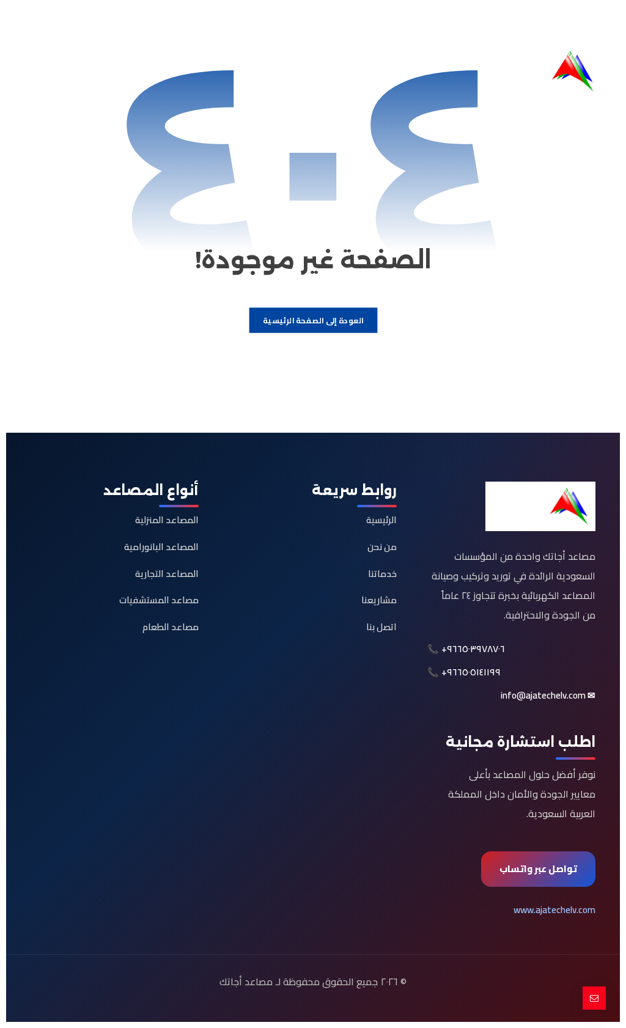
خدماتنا (382, 573)
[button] (585, 22)
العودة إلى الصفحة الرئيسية (313, 321)
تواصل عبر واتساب (538, 869)
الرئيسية (381, 520)
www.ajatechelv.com (554, 910)
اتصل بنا (381, 627)
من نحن (382, 547)
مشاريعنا (379, 600)
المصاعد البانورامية (161, 547)
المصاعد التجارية (167, 573)
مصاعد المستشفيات (159, 600)
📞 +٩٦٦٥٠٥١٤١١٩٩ (464, 672)
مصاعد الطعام (170, 627)
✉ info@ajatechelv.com (548, 695)
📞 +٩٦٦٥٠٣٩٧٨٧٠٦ (466, 649)
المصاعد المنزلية (167, 520)
